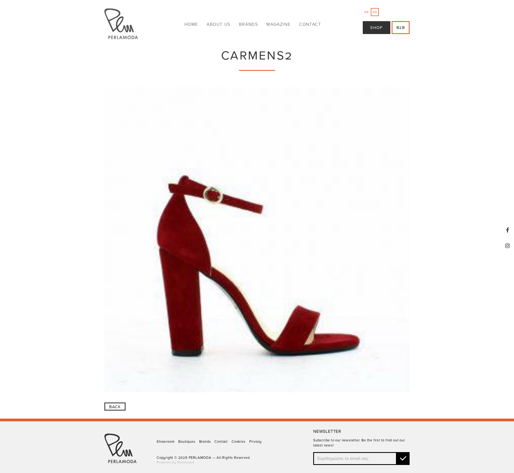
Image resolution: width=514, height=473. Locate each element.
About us (218, 24)
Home (191, 24)
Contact (310, 24)
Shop (376, 27)
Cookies (238, 442)
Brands (248, 24)
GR (366, 12)
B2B (400, 27)
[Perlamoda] (121, 24)
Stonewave (186, 462)
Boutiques (186, 442)
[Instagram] (507, 245)
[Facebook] (507, 230)
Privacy (255, 442)
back (115, 406)
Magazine (278, 24)
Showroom (166, 442)
